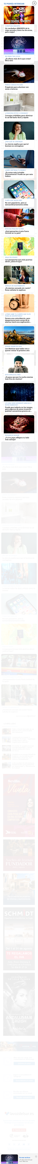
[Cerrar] (36, 1156)
